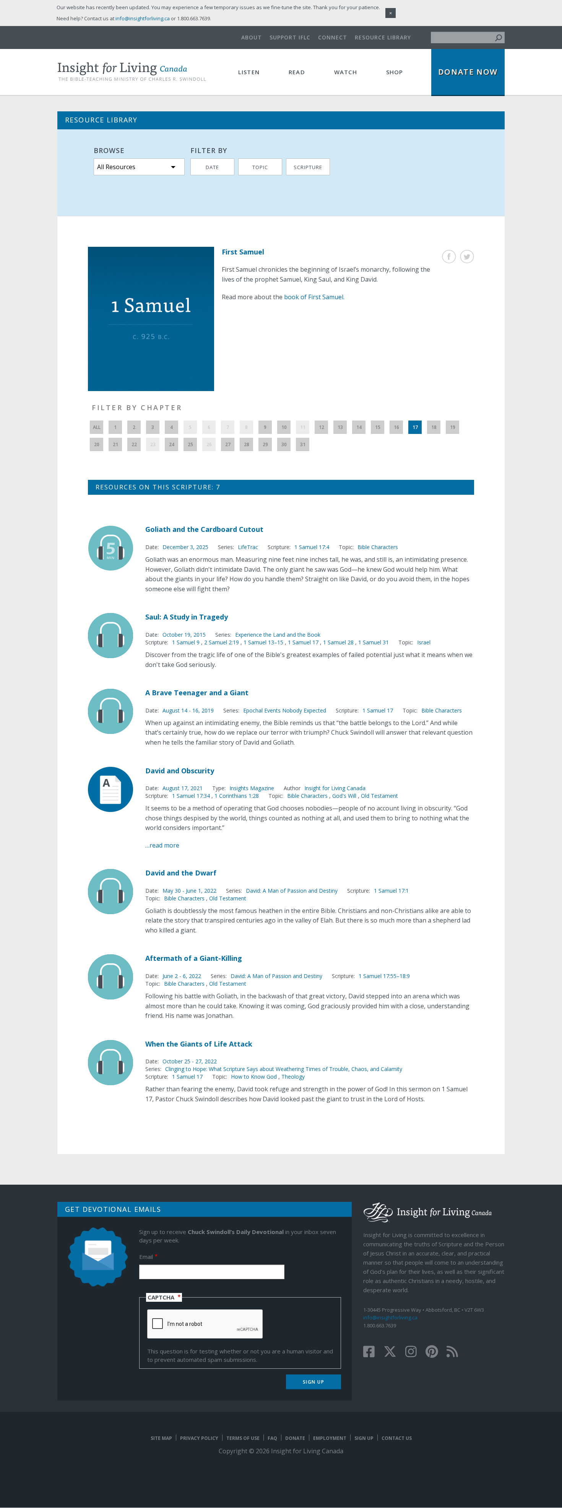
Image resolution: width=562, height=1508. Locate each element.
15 (377, 427)
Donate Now (468, 72)
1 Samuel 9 (186, 642)
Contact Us (397, 1438)
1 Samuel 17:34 (191, 795)
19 (452, 427)
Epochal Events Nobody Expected (284, 710)
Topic (260, 167)
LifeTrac (248, 547)
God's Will (344, 795)
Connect (332, 37)
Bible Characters (377, 547)
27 (228, 444)
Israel (423, 642)
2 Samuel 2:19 (222, 642)
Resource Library (383, 37)
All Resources (116, 167)
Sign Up (364, 1438)
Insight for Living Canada (334, 788)
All (97, 427)
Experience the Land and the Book (277, 634)
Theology (293, 1076)
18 (434, 427)
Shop (394, 72)
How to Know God (254, 1076)
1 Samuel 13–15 (264, 642)
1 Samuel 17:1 (391, 890)
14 (359, 427)
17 (415, 427)
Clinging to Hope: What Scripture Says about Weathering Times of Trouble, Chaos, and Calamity (283, 1069)
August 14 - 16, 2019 (188, 710)
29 (265, 444)
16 (396, 427)
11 (302, 427)
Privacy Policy (199, 1438)
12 (321, 427)
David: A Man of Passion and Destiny (292, 890)
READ (297, 72)
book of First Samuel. (314, 297)
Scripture (308, 167)
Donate (295, 1438)
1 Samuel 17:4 (311, 547)
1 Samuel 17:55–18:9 (384, 976)
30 (284, 444)
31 (302, 444)
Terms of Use (243, 1438)
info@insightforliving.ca (390, 1317)
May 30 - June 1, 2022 (189, 890)
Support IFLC (290, 37)
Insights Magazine (251, 788)
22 (134, 444)
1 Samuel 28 (339, 642)
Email (146, 1256)
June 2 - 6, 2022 (181, 976)
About (251, 37)
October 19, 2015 (184, 634)
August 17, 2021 (182, 788)
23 (153, 444)
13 (340, 427)
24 (171, 444)
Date (212, 167)
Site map (161, 1438)
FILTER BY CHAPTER (137, 407)
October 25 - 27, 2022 (189, 1061)
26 (209, 444)
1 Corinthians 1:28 (236, 795)
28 (246, 444)
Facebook (449, 256)
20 (96, 444)
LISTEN (249, 72)
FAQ (272, 1438)
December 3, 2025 (185, 547)
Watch (345, 72)
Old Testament (379, 795)
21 (115, 444)
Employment (329, 1438)
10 (284, 427)
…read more (162, 845)
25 (190, 444)
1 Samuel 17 (304, 642)
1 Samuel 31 (373, 642)
